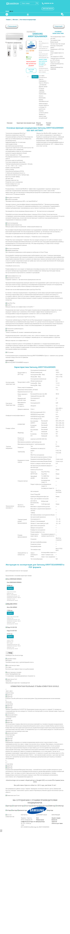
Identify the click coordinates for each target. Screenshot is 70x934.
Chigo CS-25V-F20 (12, 630)
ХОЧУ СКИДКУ (10, 360)
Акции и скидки (56, 818)
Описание (9, 123)
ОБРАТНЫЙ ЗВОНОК (48, 8)
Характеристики (21, 123)
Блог (37, 818)
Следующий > (58, 26)
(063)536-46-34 (48, 3)
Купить (35, 76)
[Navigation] (27, 14)
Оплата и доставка (57, 823)
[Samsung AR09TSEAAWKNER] (9, 47)
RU (10, 11)
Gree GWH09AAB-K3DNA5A (14, 582)
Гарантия (54, 821)
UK (12, 11)
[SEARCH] (37, 3)
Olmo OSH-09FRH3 (12, 607)
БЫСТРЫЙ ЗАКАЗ (31, 70)
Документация (30, 123)
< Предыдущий (12, 26)
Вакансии (54, 819)
